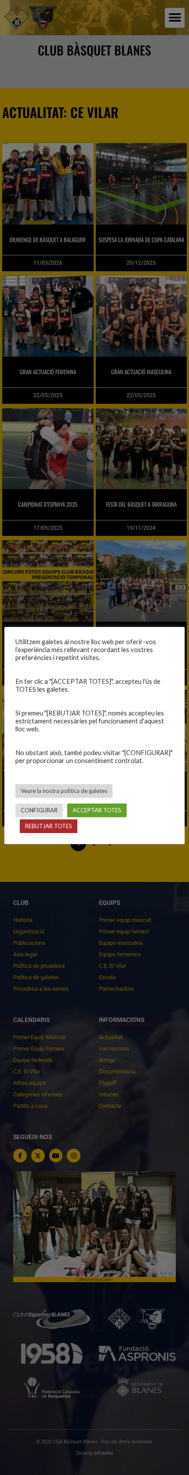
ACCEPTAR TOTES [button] (97, 810)
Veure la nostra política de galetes (64, 790)
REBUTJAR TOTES (48, 826)
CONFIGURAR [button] (39, 810)
